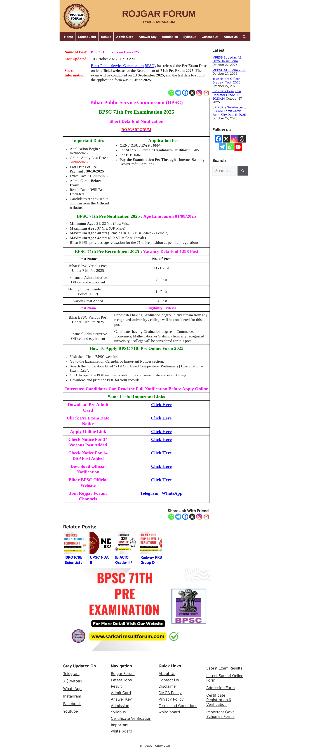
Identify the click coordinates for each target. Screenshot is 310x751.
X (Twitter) (72, 681)
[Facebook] (185, 93)
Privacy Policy (171, 699)
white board (121, 731)
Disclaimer (168, 686)
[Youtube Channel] (238, 147)
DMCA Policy (170, 693)
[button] (244, 36)
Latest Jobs (87, 37)
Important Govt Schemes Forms (220, 714)
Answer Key (148, 37)
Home (68, 37)
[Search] (243, 171)
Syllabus (189, 37)
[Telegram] (178, 93)
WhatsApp (72, 688)
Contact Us (210, 37)
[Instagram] (199, 93)
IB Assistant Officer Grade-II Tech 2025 (226, 80)
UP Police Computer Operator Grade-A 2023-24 (226, 94)
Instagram (72, 696)
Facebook (72, 703)
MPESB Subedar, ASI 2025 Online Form (227, 59)
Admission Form (220, 687)
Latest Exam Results (224, 668)
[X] (192, 93)
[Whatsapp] (171, 93)
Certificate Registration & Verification (218, 699)
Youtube (70, 711)
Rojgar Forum (159, 14)
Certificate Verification (131, 718)
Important (120, 725)
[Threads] (242, 139)
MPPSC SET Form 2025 (229, 70)
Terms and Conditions (178, 705)
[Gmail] (206, 93)
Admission (170, 37)
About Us (231, 37)
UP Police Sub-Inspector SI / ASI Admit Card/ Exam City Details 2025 (230, 111)
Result (106, 37)
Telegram (71, 673)
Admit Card (124, 37)
